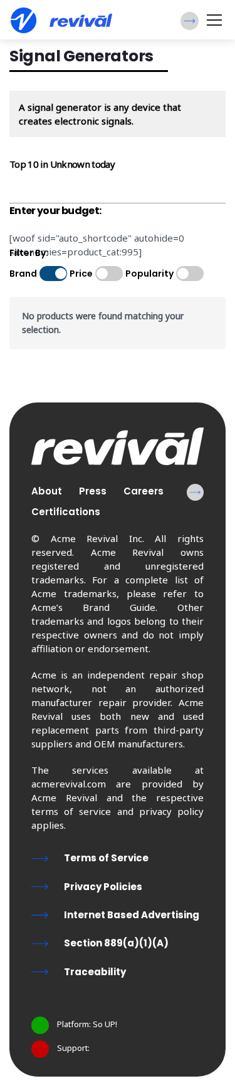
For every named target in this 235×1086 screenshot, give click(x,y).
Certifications (65, 511)
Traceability (95, 971)
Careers (143, 491)
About (46, 491)
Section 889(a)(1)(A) (116, 943)
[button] (189, 21)
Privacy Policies (103, 886)
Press (93, 491)
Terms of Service (106, 857)
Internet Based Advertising (131, 914)
